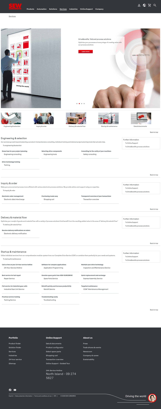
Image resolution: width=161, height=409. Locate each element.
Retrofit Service (49, 289)
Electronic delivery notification (15, 233)
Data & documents (140, 126)
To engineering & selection (12, 145)
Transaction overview (91, 199)
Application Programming (53, 267)
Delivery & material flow (77, 126)
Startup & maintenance (109, 126)
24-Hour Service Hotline (13, 267)
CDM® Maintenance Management (95, 289)
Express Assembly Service (92, 278)
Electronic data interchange (14, 199)
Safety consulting (89, 154)
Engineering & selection (12, 126)
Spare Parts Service (51, 278)
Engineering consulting (12, 154)
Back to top (154, 132)
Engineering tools (50, 154)
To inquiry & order (9, 190)
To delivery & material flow (12, 225)
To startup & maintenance (12, 259)
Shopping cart (49, 199)
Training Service (10, 300)
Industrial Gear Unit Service (14, 289)
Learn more (25, 51)
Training (7, 165)
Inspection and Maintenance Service (96, 267)
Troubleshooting (50, 300)
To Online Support (131, 143)
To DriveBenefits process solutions (137, 147)
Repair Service (9, 278)
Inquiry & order (41, 126)
